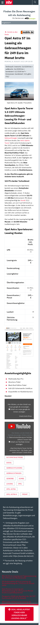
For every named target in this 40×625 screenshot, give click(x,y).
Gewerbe (10, 478)
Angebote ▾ (6, 23)
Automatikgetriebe (14, 457)
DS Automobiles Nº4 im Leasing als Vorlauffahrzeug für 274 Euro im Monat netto (18, 583)
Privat (25, 494)
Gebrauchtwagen (11, 138)
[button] (9, 2)
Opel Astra (11, 489)
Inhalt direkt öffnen (25, 416)
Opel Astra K (11, 494)
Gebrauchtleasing (14, 468)
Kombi (23, 200)
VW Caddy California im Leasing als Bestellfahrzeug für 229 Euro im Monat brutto (18, 604)
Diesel (9, 463)
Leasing (9, 484)
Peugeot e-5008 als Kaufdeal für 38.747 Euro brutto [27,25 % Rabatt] (18, 597)
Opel (20, 484)
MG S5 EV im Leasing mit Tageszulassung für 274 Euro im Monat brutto (19, 577)
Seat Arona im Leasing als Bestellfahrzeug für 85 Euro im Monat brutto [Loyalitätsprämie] (17, 591)
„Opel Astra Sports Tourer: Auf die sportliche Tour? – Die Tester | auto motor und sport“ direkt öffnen (20, 450)
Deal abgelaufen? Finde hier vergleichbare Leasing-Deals (20, 613)
